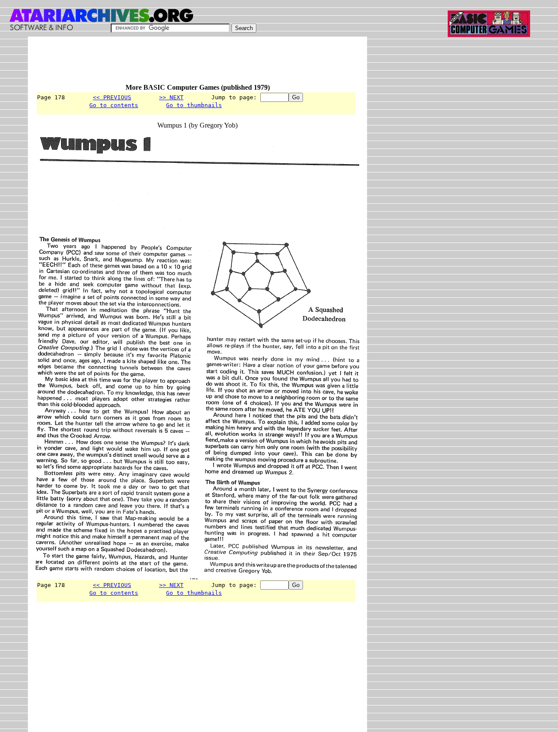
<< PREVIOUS (112, 97)
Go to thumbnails (194, 105)
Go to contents (113, 105)
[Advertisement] (194, 64)
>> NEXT (171, 97)
